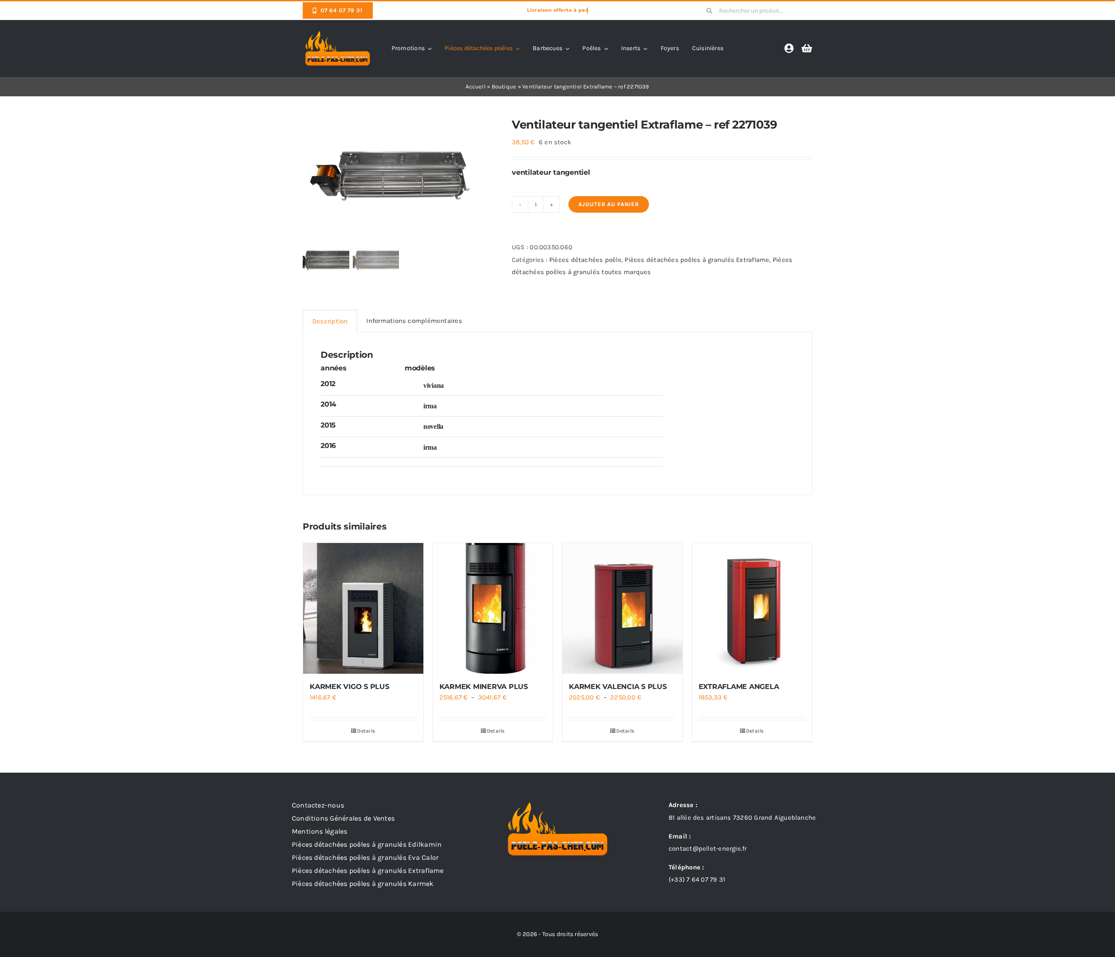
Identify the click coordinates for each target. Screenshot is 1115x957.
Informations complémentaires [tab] (414, 321)
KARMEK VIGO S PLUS (349, 686)
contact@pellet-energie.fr (708, 848)
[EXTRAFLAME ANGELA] (752, 608)
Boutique (504, 86)
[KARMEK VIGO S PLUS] (363, 608)
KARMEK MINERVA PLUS (483, 686)
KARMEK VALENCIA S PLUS (618, 686)
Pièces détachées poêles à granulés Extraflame (697, 260)
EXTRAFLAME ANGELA (739, 686)
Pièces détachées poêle (585, 260)
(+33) (697, 879)
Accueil (476, 86)
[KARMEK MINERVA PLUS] (493, 608)
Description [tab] (330, 321)
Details (366, 731)
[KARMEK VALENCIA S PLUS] (622, 608)
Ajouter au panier (608, 204)
